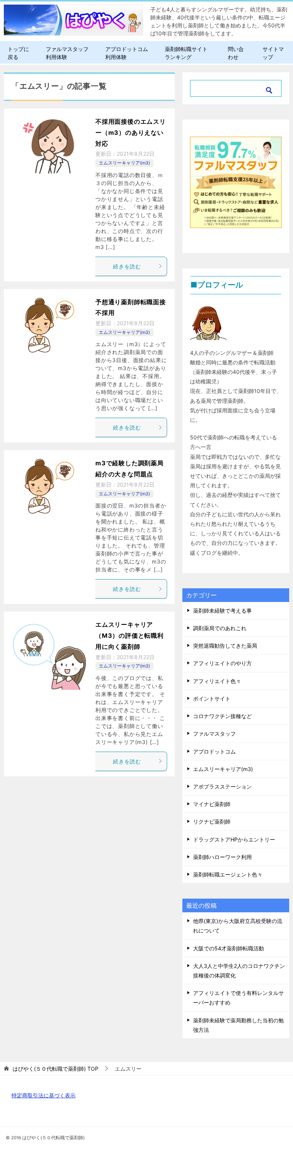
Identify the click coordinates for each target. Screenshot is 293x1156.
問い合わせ (236, 53)
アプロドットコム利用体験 (126, 53)
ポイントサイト (211, 698)
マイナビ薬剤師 (211, 804)
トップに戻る (18, 53)
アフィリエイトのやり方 (222, 663)
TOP (55, 1069)
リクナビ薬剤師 (211, 821)
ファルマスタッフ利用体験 (67, 53)
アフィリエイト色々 (217, 681)
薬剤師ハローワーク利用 (222, 857)
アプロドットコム (214, 751)
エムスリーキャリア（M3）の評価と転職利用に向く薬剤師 (129, 635)
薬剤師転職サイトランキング (186, 53)
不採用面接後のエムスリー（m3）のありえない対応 (130, 132)
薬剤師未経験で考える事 (222, 610)
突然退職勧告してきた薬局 (225, 645)
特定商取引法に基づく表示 (43, 1095)
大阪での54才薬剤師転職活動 (228, 948)
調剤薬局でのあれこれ (219, 628)
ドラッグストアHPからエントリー (234, 839)
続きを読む (127, 266)
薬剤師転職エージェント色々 (227, 874)
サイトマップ (273, 53)
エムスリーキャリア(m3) (124, 163)
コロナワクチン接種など (222, 716)
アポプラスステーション (222, 786)
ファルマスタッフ (214, 733)
